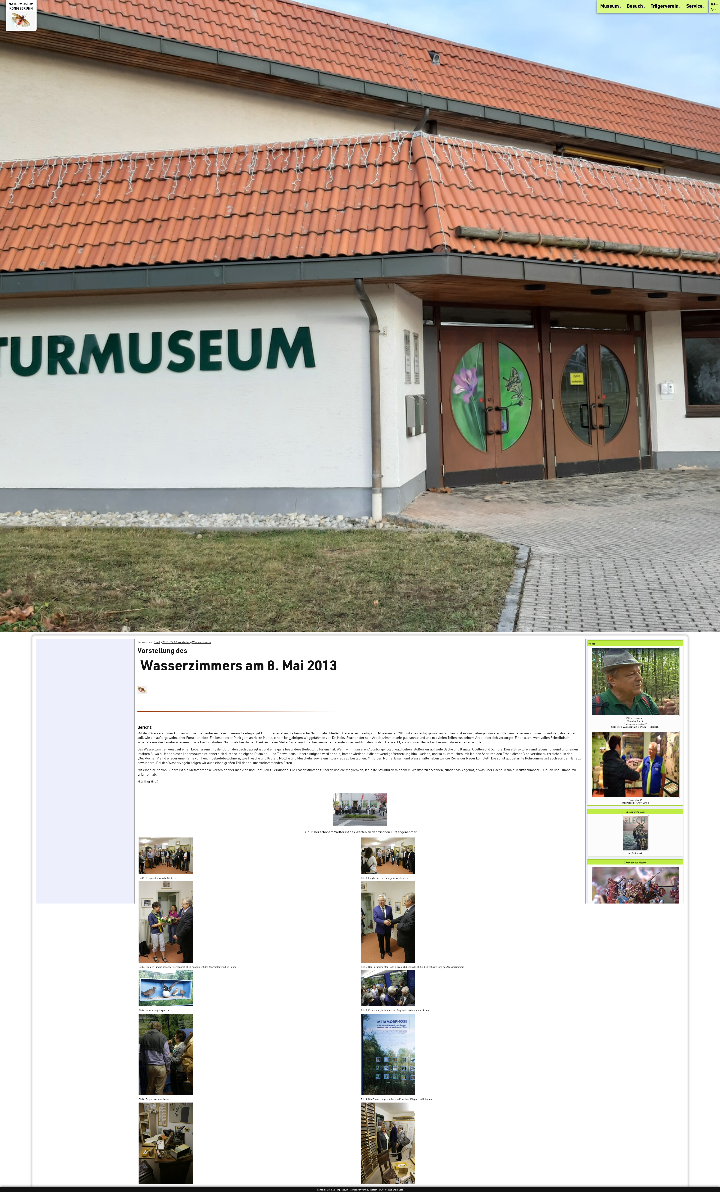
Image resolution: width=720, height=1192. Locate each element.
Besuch (635, 6)
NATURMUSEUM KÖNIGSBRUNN (21, 6)
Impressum (342, 1189)
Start (157, 642)
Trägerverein (665, 6)
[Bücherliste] (635, 850)
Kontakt (321, 1189)
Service (695, 6)
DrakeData (397, 1189)
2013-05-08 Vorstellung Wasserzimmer (186, 642)
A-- (713, 9)
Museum (610, 6)
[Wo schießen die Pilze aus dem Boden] (635, 715)
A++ (714, 4)
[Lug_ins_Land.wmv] (635, 797)
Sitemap (331, 1189)
